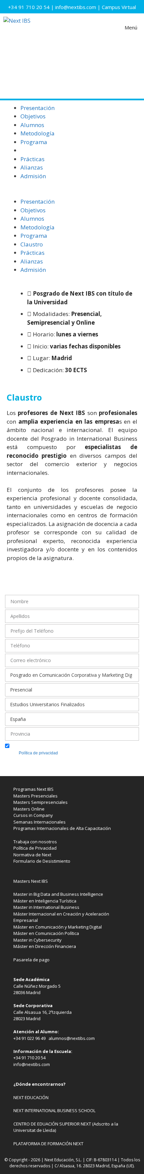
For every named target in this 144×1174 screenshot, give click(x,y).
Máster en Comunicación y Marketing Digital (57, 927)
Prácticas (32, 159)
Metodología (37, 133)
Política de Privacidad (35, 848)
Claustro (31, 150)
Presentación (37, 108)
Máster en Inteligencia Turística (44, 901)
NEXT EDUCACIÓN (31, 1097)
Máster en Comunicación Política (46, 933)
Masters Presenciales (35, 796)
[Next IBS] (16, 27)
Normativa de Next (32, 855)
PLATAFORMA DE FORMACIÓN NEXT (48, 1144)
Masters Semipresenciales (40, 802)
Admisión (33, 176)
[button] (72, 193)
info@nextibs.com (75, 7)
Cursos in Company (33, 815)
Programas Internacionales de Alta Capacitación (62, 828)
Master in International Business (46, 907)
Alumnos (32, 125)
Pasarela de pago (31, 960)
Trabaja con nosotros (35, 842)
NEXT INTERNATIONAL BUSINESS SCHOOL (54, 1110)
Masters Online (29, 809)
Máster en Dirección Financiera (44, 946)
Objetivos (33, 116)
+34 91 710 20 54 (29, 7)
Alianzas (31, 167)
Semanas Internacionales (39, 822)
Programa (33, 142)
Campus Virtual (119, 7)
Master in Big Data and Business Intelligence (58, 894)
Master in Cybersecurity (37, 940)
